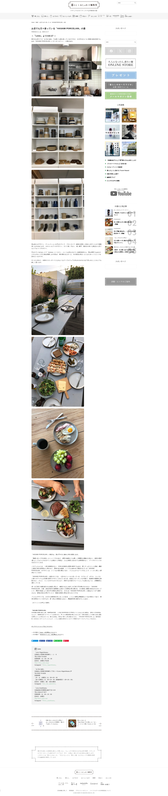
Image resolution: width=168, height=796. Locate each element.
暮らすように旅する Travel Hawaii (118, 170)
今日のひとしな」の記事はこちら (50, 634)
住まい (85, 16)
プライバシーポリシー (82, 790)
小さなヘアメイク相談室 (114, 167)
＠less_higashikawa (49, 665)
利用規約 (71, 790)
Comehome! (117, 219)
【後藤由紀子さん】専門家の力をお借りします (121, 160)
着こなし (37, 16)
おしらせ (94, 16)
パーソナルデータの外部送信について (100, 790)
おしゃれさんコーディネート (121, 210)
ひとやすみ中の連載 (113, 180)
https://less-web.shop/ (42, 663)
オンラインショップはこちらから (41, 626)
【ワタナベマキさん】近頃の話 (117, 163)
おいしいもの (67, 16)
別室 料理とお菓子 (113, 174)
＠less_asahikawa (48, 700)
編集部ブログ (111, 177)
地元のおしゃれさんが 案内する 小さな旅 (124, 247)
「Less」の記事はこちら (46, 632)
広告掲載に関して (62, 790)
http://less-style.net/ (41, 698)
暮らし (46, 16)
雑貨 (77, 16)
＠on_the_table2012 (49, 684)
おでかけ (56, 16)
